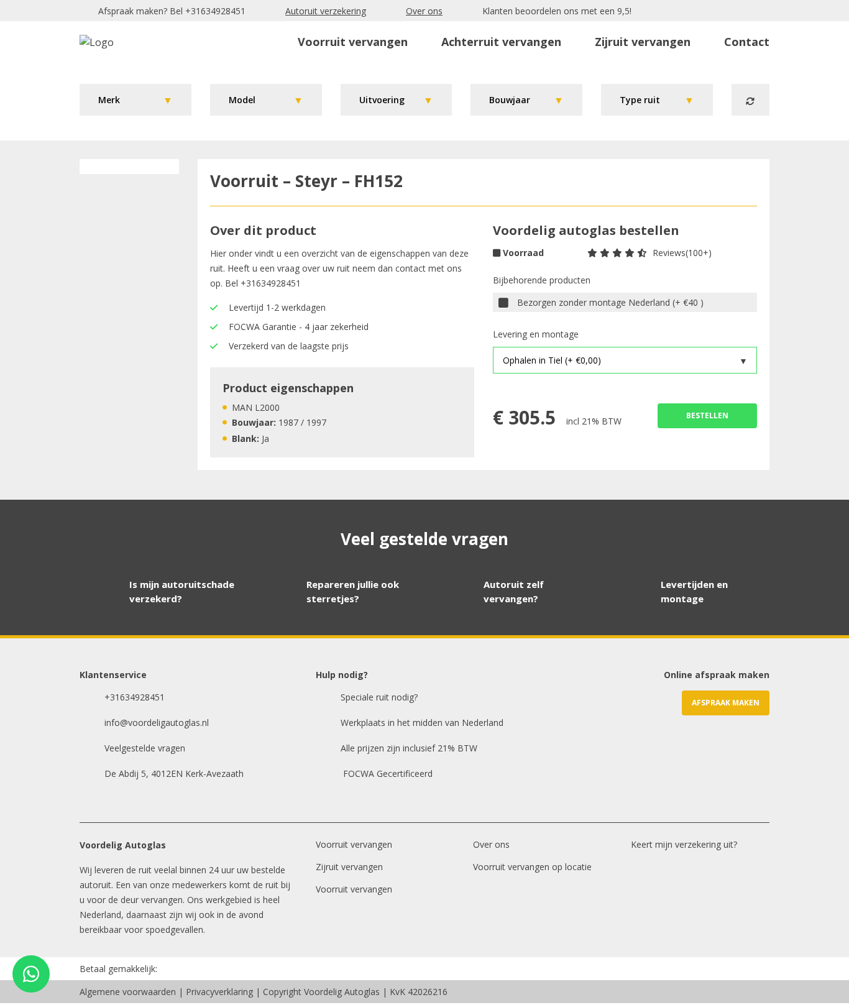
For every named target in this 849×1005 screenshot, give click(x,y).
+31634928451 (215, 11)
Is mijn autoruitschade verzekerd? (181, 591)
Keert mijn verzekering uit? (684, 844)
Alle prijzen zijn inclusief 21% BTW (409, 748)
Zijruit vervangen (643, 41)
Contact (746, 41)
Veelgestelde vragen (144, 748)
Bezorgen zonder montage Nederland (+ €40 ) (610, 302)
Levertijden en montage (694, 591)
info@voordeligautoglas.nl (156, 722)
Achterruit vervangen (501, 41)
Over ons (424, 11)
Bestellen (707, 415)
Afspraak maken (726, 702)
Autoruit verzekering (325, 11)
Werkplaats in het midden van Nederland (422, 722)
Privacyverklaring (219, 992)
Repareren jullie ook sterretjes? (352, 591)
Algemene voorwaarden (128, 992)
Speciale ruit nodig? (379, 697)
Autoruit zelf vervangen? (514, 591)
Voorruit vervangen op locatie (532, 867)
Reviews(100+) (682, 253)
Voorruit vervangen (353, 41)
